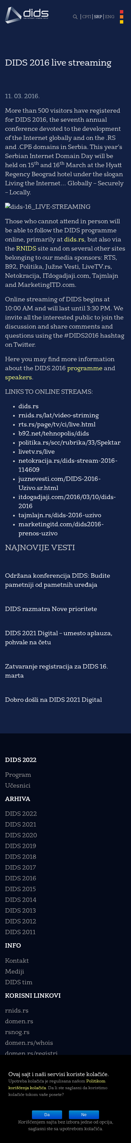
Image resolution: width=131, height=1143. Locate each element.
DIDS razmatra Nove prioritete (51, 609)
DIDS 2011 (20, 932)
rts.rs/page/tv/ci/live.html (56, 425)
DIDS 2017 (20, 868)
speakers (18, 378)
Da (47, 1114)
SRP (98, 17)
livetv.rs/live (36, 452)
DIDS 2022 (21, 814)
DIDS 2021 (20, 825)
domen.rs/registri (31, 1054)
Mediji (14, 972)
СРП (86, 17)
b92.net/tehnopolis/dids (53, 434)
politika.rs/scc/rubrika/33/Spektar (69, 443)
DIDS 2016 (20, 879)
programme (84, 369)
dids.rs (74, 240)
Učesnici (18, 786)
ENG (110, 17)
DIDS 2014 (21, 900)
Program (18, 775)
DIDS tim (19, 983)
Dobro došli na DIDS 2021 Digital (53, 700)
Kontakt (17, 961)
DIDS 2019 (20, 846)
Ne (84, 1114)
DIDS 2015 (20, 889)
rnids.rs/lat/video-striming (58, 416)
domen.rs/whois (29, 1043)
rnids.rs (17, 1011)
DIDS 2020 (21, 836)
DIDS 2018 (20, 857)
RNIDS (26, 249)
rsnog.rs (17, 1032)
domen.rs (19, 1022)
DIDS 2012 (20, 922)
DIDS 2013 (20, 911)
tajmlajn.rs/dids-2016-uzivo (59, 515)
